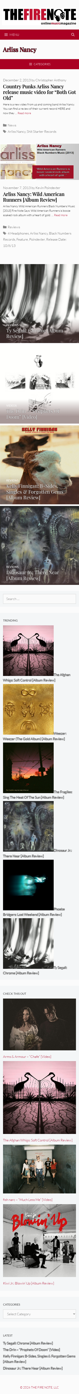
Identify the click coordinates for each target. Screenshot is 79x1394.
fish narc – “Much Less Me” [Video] (27, 1199)
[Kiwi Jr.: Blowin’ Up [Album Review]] (39, 1274)
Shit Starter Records (41, 131)
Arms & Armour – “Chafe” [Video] (27, 1056)
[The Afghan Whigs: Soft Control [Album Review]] (39, 1131)
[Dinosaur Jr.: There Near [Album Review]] (39, 582)
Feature (22, 239)
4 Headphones (18, 233)
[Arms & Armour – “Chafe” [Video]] (39, 1048)
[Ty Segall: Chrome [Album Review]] (39, 340)
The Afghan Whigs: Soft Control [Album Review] (38, 1140)
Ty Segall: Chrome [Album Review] (28, 1343)
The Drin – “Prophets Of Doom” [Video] (31, 1349)
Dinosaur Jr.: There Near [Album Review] (33, 1368)
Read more (24, 113)
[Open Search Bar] (73, 35)
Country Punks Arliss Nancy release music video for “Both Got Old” (39, 92)
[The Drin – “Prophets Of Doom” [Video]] (39, 421)
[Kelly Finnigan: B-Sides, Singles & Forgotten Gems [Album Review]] (39, 501)
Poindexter (37, 239)
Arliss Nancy (17, 131)
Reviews (14, 227)
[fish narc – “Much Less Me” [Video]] (39, 1191)
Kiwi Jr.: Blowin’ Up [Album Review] (28, 1283)
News (12, 125)
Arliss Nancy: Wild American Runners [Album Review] (33, 197)
